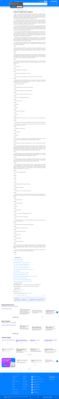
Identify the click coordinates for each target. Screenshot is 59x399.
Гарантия (13, 379)
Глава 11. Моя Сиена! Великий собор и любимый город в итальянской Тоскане (25, 276)
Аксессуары (24, 387)
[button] (57, 312)
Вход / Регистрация (54, 1)
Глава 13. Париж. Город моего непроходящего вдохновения (22, 279)
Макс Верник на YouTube (20, 289)
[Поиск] (43, 3)
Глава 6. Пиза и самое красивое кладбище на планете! (21, 267)
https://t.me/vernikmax (29, 293)
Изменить (19, 6)
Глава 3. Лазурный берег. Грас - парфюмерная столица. (21, 262)
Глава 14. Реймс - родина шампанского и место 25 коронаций (22, 281)
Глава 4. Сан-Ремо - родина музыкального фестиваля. (21, 264)
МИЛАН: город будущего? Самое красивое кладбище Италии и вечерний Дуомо (21, 350)
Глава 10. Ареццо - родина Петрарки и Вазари (20, 274)
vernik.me (22, 284)
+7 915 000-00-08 (40, 1)
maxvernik (19, 291)
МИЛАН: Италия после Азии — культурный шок (35, 349)
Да (13, 6)
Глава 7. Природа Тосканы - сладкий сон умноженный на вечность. (23, 269)
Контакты (13, 384)
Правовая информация (15, 389)
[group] (37, 312)
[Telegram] (45, 1)
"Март (40, 153)
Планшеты (24, 379)
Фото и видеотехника (25, 384)
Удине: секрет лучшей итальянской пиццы (7, 349)
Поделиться (44, 295)
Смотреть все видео (29, 354)
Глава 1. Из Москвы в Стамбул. (18, 259)
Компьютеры (24, 376)
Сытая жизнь (24, 389)
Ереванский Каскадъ (26, 168)
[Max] (46, 1)
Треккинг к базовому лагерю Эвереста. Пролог (24, 326)
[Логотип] (4, 3)
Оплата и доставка (14, 376)
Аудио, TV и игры (25, 381)
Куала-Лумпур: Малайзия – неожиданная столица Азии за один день (50, 350)
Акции (13, 387)
